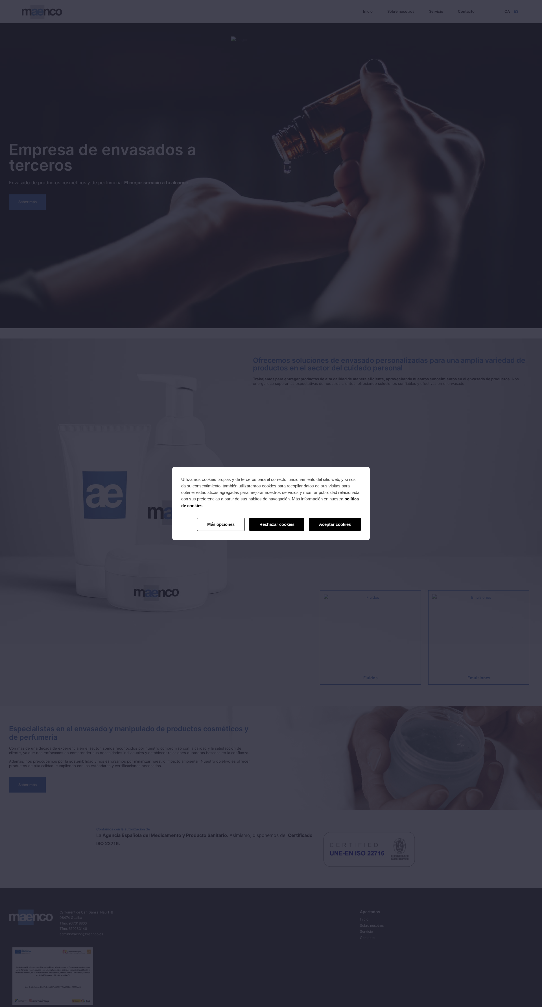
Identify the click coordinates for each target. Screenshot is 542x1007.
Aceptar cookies (335, 524)
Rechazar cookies (276, 524)
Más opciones (221, 524)
